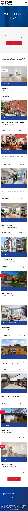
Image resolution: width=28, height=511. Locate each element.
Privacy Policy (8, 507)
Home (9, 43)
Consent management (22, 507)
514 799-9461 (8, 495)
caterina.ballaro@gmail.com (11, 497)
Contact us (17, 43)
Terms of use (14, 507)
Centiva (16, 509)
